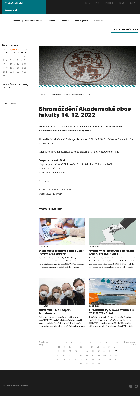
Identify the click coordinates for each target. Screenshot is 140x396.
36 (58, 355)
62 (99, 364)
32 (99, 351)
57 (116, 359)
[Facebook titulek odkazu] (130, 386)
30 (87, 351)
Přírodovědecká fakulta (14, 3)
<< (3, 50)
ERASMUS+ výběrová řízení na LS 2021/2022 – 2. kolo (111, 311)
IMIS (97, 3)
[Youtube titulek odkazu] (136, 386)
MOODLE (109, 3)
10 (101, 343)
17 (75, 347)
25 (58, 351)
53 (93, 359)
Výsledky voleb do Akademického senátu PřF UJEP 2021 (111, 252)
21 (98, 347)
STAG (121, 3)
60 (87, 364)
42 (93, 355)
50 (76, 359)
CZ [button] (86, 3)
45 (111, 355)
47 (58, 359)
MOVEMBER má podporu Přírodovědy (55, 311)
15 (64, 347)
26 (64, 351)
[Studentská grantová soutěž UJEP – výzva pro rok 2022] (62, 231)
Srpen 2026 (15, 50)
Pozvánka (44, 181)
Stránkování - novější (44, 343)
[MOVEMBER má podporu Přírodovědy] (62, 291)
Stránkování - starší (130, 343)
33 (104, 351)
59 (81, 364)
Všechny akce (11, 103)
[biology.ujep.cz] (6, 20)
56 (110, 359)
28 (76, 351)
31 (93, 351)
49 (70, 359)
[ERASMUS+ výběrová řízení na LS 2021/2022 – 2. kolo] (112, 291)
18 (81, 347)
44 (104, 355)
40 (81, 355)
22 (104, 347)
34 (110, 351)
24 (115, 347)
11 (106, 343)
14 (59, 347)
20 (92, 347)
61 (93, 364)
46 (116, 355)
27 (70, 351)
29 (82, 351)
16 (70, 347)
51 (81, 359)
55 (105, 359)
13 (117, 343)
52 (87, 359)
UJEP (132, 3)
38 (69, 355)
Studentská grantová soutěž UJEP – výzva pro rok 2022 (61, 252)
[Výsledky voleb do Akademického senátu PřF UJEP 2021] (112, 231)
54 (99, 359)
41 (87, 355)
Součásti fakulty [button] (11, 10)
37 (64, 355)
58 (75, 364)
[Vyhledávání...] (114, 20)
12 (111, 343)
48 (64, 359)
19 (87, 347)
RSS (3, 386)
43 (99, 355)
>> (26, 50)
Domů (43, 95)
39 (75, 355)
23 (109, 347)
